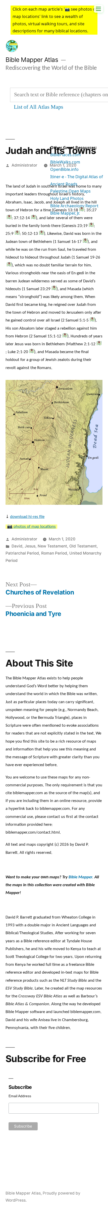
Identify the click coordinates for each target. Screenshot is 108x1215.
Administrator (24, 165)
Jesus (30, 546)
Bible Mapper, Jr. (65, 213)
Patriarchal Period (22, 553)
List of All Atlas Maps (38, 106)
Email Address (20, 1096)
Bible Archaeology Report (74, 206)
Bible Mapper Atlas (32, 59)
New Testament (52, 546)
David (17, 546)
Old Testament (83, 546)
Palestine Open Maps (70, 191)
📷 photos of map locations (31, 526)
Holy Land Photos (67, 198)
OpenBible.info (64, 169)
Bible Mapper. (81, 877)
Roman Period (54, 553)
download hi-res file (27, 516)
